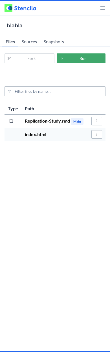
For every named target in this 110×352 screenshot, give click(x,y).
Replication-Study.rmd (48, 120)
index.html (35, 134)
